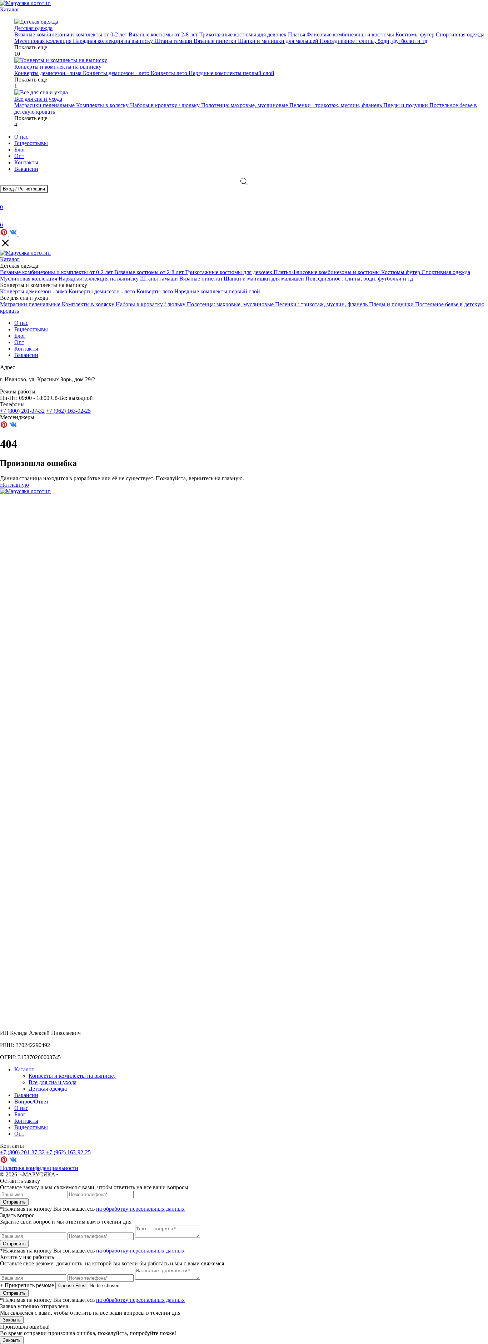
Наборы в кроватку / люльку (165, 105)
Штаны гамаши (174, 41)
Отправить (14, 1202)
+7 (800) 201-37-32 (22, 411)
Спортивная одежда (460, 34)
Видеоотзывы (31, 143)
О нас (21, 137)
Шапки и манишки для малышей (279, 41)
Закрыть (12, 1320)
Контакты (26, 162)
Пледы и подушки (406, 105)
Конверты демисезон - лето (117, 73)
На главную (14, 485)
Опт (19, 156)
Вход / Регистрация (24, 189)
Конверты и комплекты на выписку (72, 1076)
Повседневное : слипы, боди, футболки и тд (373, 41)
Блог (20, 150)
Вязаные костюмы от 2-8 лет (164, 34)
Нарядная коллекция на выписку (113, 41)
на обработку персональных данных (140, 1209)
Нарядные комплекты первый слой (231, 73)
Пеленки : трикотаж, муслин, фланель (336, 105)
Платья (297, 34)
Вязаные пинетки (216, 41)
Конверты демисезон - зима (48, 73)
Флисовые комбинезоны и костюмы (351, 34)
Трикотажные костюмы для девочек (243, 34)
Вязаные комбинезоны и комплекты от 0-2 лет (71, 34)
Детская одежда (48, 1089)
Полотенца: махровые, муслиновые (245, 105)
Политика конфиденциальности (39, 1168)
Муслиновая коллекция (43, 41)
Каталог (10, 9)
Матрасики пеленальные (45, 105)
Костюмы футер (415, 34)
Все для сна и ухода (52, 1082)
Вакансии (26, 169)
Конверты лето (170, 73)
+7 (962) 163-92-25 (68, 411)
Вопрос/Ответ (31, 1101)
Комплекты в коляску (103, 105)
